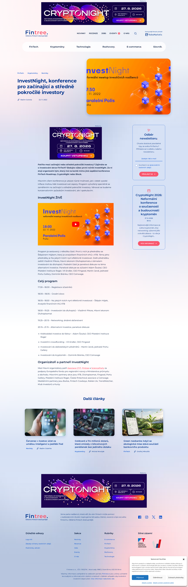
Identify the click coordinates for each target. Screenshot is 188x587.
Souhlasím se (149, 166)
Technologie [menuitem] (83, 46)
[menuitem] (139, 517)
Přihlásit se (147, 174)
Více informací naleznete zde (102, 579)
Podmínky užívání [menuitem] (33, 548)
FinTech (20, 73)
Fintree (85, 368)
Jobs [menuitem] (103, 33)
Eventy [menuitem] (114, 33)
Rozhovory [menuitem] (108, 46)
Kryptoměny (33, 73)
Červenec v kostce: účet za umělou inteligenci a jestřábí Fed (44, 442)
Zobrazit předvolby (176, 577)
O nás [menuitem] (126, 33)
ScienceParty (97, 368)
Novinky (45, 73)
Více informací (147, 243)
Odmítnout (157, 577)
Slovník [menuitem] (157, 46)
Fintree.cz (106, 574)
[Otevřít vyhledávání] (135, 33)
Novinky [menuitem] (81, 33)
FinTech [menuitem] (33, 46)
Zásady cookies (147, 583)
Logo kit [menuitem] (29, 539)
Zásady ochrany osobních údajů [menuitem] (38, 544)
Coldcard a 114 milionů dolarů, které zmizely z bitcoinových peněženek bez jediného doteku (93, 444)
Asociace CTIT (74, 368)
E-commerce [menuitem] (134, 46)
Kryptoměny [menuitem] (57, 46)
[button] (184, 559)
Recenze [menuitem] (93, 33)
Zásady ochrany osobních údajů (163, 583)
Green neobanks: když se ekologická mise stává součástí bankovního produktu (141, 444)
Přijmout (140, 577)
